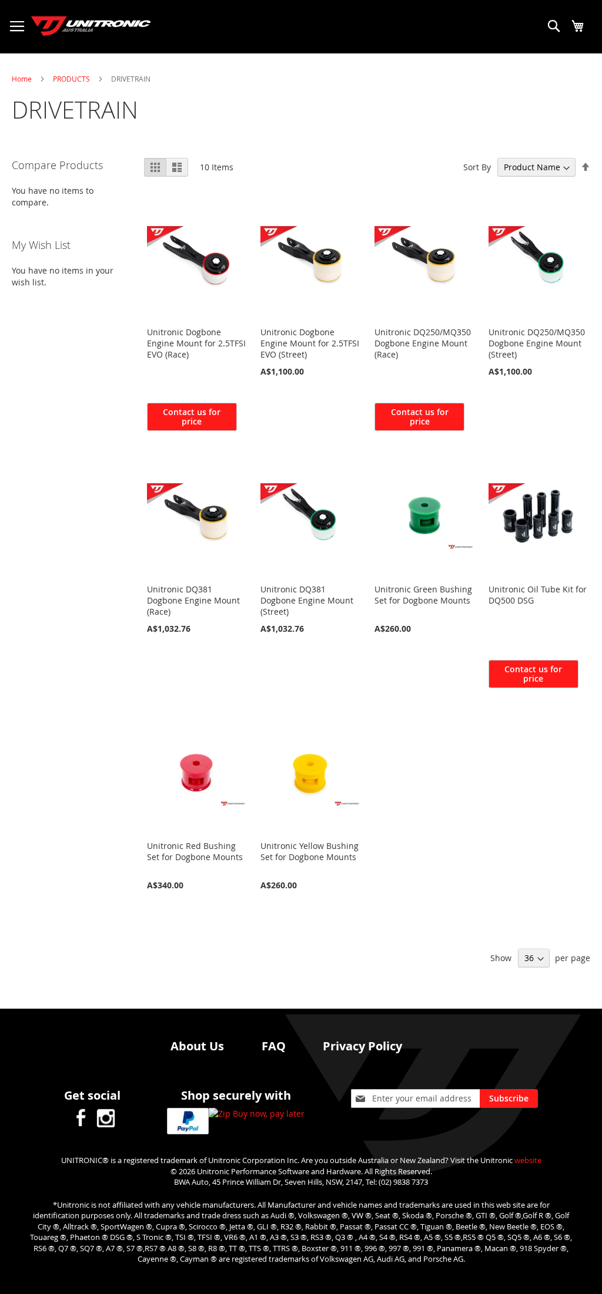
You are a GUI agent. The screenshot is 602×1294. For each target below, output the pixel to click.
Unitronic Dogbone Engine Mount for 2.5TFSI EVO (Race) (196, 343)
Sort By (477, 167)
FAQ (274, 1046)
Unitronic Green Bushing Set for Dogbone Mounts (423, 595)
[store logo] (82, 20)
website (527, 1160)
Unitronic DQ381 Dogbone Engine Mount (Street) (306, 600)
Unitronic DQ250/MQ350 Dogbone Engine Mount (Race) (422, 343)
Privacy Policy (362, 1046)
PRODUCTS (72, 78)
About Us (197, 1046)
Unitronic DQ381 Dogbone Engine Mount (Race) (193, 600)
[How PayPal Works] (188, 1122)
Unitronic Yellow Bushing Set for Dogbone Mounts (309, 851)
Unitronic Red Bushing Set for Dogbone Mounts (195, 851)
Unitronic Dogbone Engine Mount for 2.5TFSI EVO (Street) (309, 343)
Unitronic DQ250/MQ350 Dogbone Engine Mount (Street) (537, 343)
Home (23, 78)
